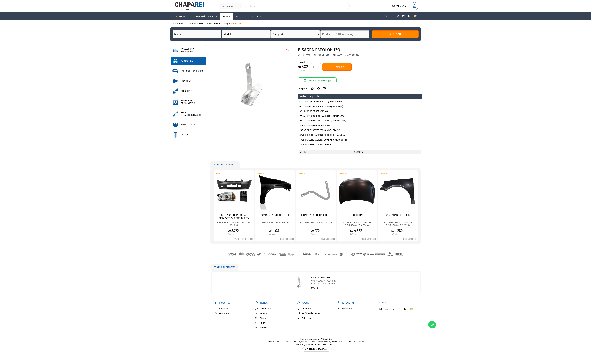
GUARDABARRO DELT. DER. (275, 215)
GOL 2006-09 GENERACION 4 (313, 111)
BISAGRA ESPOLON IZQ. (323, 277)
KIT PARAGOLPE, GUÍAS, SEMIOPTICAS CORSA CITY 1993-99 (234, 218)
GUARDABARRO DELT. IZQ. (398, 215)
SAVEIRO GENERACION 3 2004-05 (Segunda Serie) (323, 140)
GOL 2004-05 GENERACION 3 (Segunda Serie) (321, 106)
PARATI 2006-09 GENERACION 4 (314, 125)
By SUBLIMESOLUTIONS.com (316, 349)
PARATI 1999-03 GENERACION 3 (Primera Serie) (322, 116)
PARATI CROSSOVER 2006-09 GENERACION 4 (321, 130)
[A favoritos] (288, 50)
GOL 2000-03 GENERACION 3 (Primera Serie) (320, 101)
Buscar (397, 34)
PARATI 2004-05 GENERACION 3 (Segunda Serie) (322, 120)
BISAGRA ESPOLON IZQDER (316, 215)
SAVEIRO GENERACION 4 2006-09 (204, 23)
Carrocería (180, 23)
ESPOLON (357, 215)
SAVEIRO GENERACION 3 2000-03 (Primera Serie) (323, 135)
